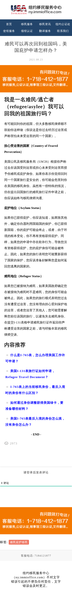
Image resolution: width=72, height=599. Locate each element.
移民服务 (27, 24)
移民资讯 (45, 24)
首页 (9, 24)
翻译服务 (45, 31)
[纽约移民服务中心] (36, 9)
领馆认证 (27, 31)
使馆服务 (9, 31)
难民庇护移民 (19, 542)
